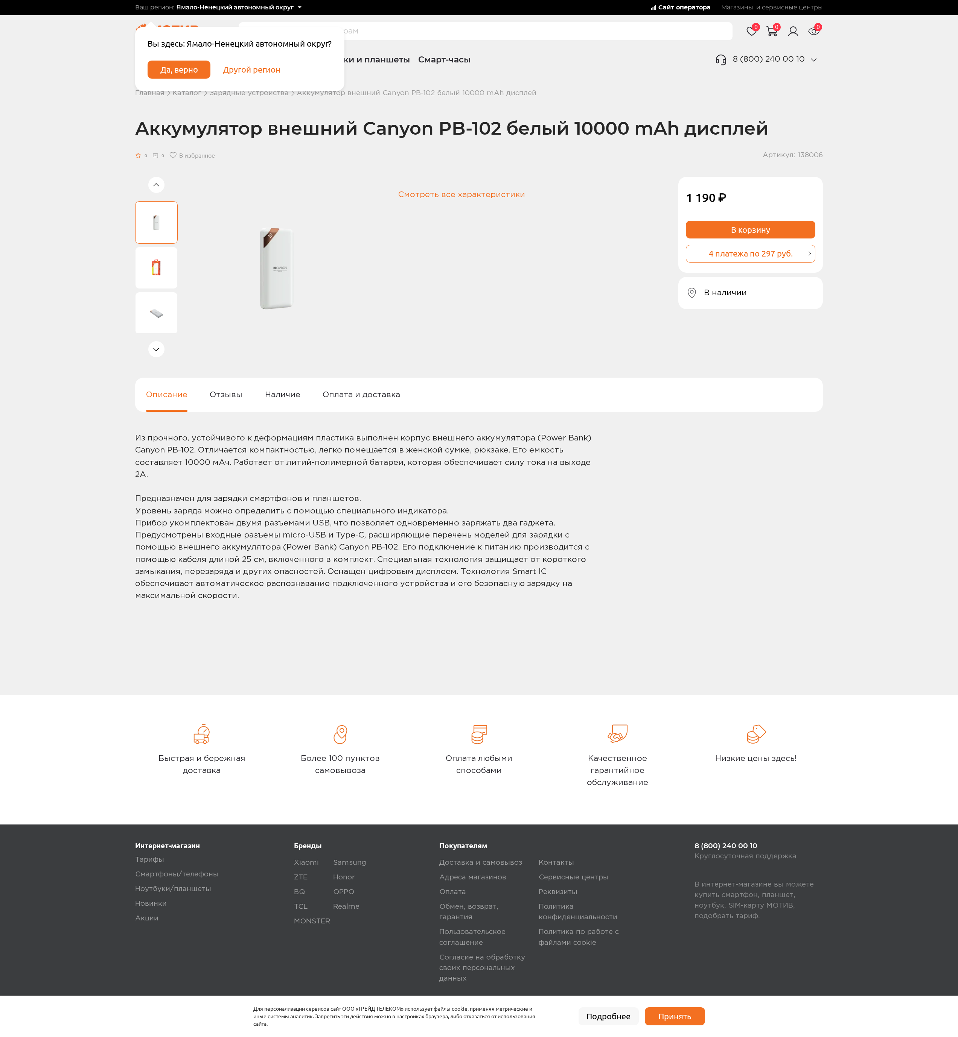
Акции (146, 918)
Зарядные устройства (249, 93)
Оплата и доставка (361, 394)
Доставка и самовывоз (480, 862)
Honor (344, 877)
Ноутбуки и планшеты (361, 59)
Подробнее (608, 1016)
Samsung (349, 862)
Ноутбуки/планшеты (173, 889)
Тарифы (149, 859)
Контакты (556, 862)
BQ (299, 892)
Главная (149, 93)
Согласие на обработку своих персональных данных (482, 968)
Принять (674, 1016)
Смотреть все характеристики (461, 194)
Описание (166, 394)
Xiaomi (306, 862)
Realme (346, 906)
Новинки (151, 903)
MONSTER (312, 921)
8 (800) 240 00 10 (769, 59)
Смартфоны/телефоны (177, 874)
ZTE (301, 877)
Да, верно (179, 69)
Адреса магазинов (472, 877)
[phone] (814, 60)
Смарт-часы (444, 59)
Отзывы (226, 394)
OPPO (343, 892)
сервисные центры (792, 8)
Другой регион (251, 69)
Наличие (282, 394)
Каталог (186, 93)
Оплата (452, 892)
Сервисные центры (574, 877)
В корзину (750, 229)
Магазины (737, 8)
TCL (301, 906)
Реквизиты (558, 892)
